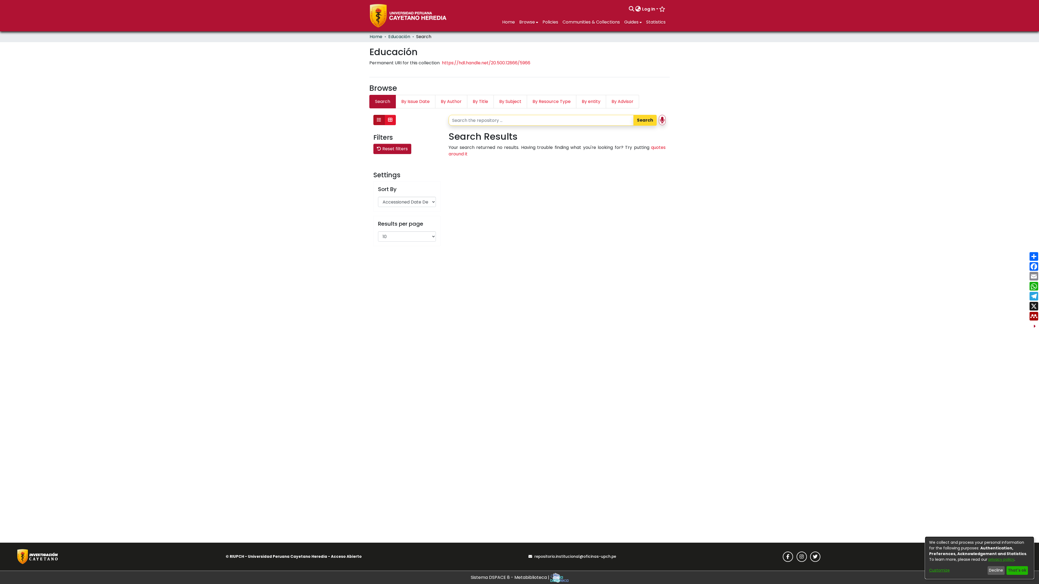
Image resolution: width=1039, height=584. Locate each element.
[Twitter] (815, 557)
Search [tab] (382, 101)
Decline (996, 570)
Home (376, 37)
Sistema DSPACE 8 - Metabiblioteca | (510, 577)
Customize (939, 570)
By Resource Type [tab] (551, 101)
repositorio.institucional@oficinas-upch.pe (575, 556)
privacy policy (1001, 559)
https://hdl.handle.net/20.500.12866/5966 (486, 63)
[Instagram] (802, 557)
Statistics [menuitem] (656, 22)
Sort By (387, 189)
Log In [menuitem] (648, 9)
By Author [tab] (451, 101)
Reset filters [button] (394, 149)
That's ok (1017, 570)
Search (645, 120)
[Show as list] (379, 120)
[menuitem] (638, 9)
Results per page (400, 224)
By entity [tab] (591, 101)
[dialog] (979, 558)
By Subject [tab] (510, 101)
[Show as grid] (390, 120)
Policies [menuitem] (550, 22)
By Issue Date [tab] (415, 101)
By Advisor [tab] (622, 101)
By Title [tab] (480, 101)
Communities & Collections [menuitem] (591, 22)
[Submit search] (631, 9)
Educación (399, 37)
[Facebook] (788, 557)
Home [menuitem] (508, 22)
